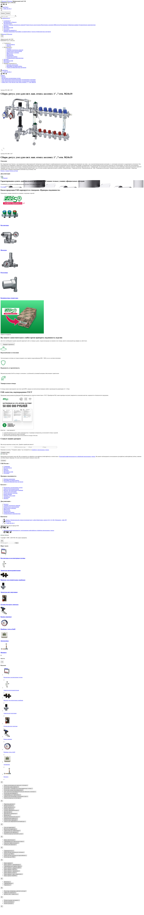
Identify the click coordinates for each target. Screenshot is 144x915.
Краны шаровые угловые (10, 872)
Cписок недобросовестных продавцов (41, 31)
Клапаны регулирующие (10, 844)
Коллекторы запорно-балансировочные (13, 790)
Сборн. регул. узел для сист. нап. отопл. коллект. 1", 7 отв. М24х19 (19, 82)
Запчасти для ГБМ (8, 853)
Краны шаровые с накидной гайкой (12, 867)
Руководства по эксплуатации (33, 25)
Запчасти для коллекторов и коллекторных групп (15, 796)
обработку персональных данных (40, 449)
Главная (3, 75)
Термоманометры (8, 883)
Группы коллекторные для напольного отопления (15, 785)
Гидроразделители (8, 850)
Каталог (4, 76)
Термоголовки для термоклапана (12, 830)
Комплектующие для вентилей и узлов (13, 833)
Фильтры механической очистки (11, 816)
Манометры (7, 881)
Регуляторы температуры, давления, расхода (14, 891)
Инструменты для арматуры (10, 832)
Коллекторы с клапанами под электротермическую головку (18, 788)
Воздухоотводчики (8, 805)
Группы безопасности (9, 807)
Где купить (6, 29)
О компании (7, 20)
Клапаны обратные (8, 808)
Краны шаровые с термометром (11, 871)
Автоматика (7, 497)
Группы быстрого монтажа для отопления (13, 852)
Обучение (6, 26)
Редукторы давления (9, 804)
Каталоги (6, 25)
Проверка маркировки (9, 31)
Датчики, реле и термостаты (10, 894)
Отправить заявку (5, 452)
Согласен (3, 460)
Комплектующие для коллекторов (12, 798)
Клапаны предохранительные (11, 810)
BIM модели (57, 25)
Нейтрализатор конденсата (10, 818)
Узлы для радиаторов (9, 827)
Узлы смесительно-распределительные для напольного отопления (18, 79)
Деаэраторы (7, 815)
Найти (16, 542)
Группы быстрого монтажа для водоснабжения (15, 855)
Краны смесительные (9, 839)
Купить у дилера (5, 170)
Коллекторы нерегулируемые (11, 786)
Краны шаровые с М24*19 (10, 869)
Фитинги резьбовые (8, 901)
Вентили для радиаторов (10, 829)
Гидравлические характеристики (87, 25)
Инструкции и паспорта (47, 25)
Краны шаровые (8, 494)
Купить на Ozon (13, 170)
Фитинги (6, 498)
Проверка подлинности (10, 30)
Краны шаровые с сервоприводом (12, 864)
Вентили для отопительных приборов (13, 490)
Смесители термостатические (11, 843)
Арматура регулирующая (10, 491)
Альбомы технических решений (17, 25)
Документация (7, 23)
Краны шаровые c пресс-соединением (13, 874)
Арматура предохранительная (11, 489)
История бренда (8, 22)
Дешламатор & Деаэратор (10, 813)
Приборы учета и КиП (9, 495)
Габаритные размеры (73, 25)
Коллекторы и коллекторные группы (11, 78)
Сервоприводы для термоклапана (12, 794)
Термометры (7, 885)
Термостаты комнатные (9, 892)
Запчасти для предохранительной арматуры (14, 821)
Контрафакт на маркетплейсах (23, 31)
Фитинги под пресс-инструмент (11, 900)
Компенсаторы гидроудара (10, 819)
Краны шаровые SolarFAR (10, 875)
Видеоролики (63, 25)
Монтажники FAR (8, 27)
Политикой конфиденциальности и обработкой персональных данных (77, 456)
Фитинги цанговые (8, 903)
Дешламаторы (7, 812)
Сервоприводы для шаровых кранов (12, 866)
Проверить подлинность (8, 344)
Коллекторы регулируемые (10, 793)
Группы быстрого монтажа (10, 493)
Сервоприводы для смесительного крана (13, 841)
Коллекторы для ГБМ (9, 857)
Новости (14, 22)
